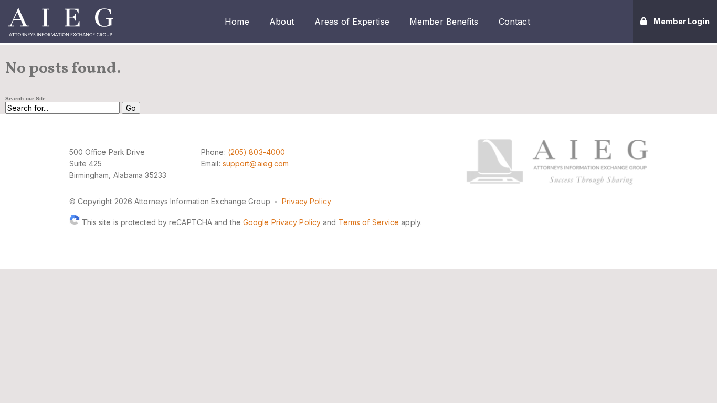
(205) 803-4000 (256, 151)
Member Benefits (444, 21)
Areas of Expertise (351, 21)
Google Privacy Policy (282, 222)
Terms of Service (369, 222)
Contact (514, 21)
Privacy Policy (306, 201)
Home (237, 21)
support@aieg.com (256, 163)
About (281, 21)
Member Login (681, 21)
